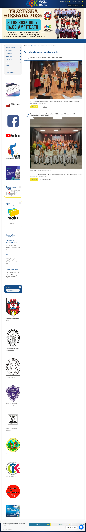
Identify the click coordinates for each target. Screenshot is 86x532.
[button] (34, 32)
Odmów (61, 524)
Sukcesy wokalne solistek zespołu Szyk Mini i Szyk (46, 57)
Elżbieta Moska (47, 179)
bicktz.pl (45, 106)
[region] (43, 23)
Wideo (7, 66)
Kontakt (8, 69)
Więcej (35, 107)
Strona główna (10, 47)
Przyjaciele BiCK (10, 72)
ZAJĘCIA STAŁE (9, 53)
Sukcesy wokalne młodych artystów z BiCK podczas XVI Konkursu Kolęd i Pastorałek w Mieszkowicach (53, 115)
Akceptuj (39, 524)
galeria (8, 63)
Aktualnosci (9, 50)
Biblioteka (9, 56)
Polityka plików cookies (7, 529)
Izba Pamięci (9, 59)
